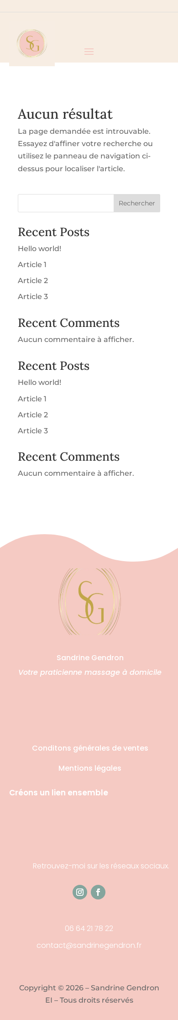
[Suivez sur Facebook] (98, 892)
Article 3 (33, 296)
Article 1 (32, 264)
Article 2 (33, 280)
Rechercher (137, 203)
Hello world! (39, 248)
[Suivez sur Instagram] (80, 892)
